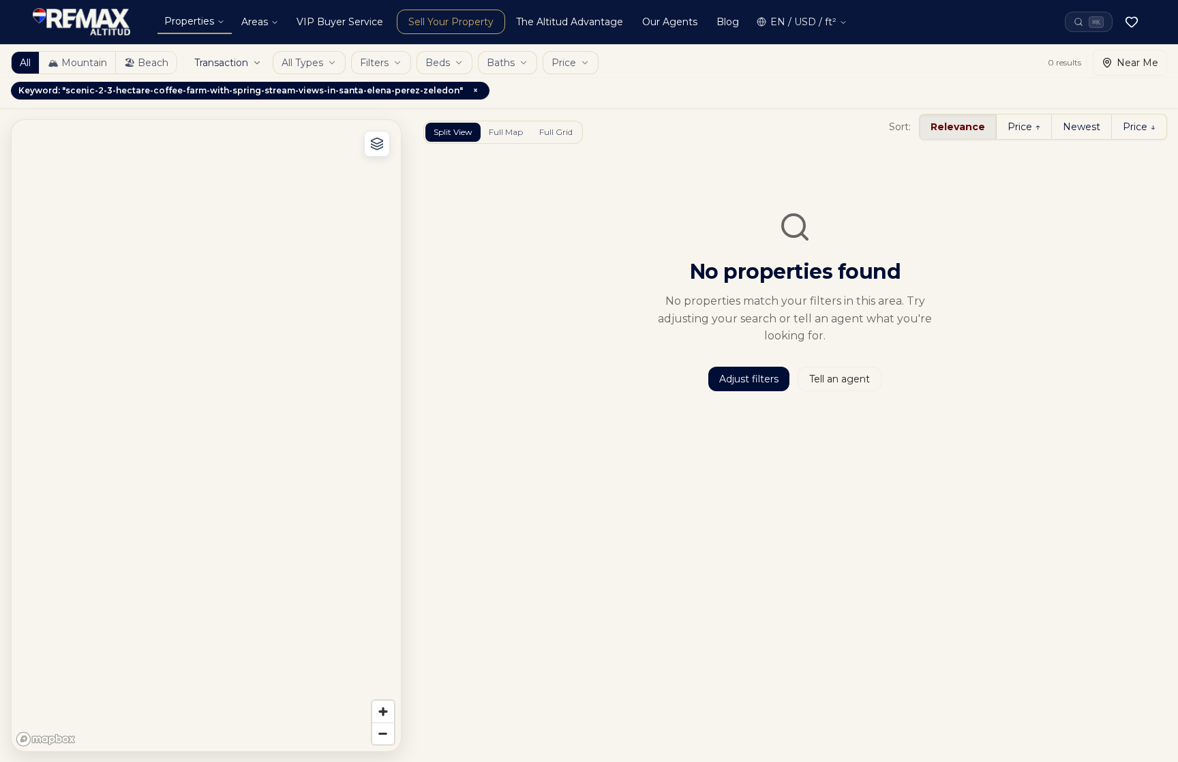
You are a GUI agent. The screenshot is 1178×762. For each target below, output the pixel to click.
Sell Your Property (451, 22)
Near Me (1137, 63)
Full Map (506, 132)
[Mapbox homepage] (46, 739)
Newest (1081, 127)
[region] (206, 435)
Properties (189, 21)
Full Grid (556, 132)
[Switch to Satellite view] (377, 144)
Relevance (958, 127)
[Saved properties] (1131, 21)
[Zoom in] (383, 711)
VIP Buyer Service (340, 22)
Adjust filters (749, 379)
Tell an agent (839, 379)
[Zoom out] (383, 733)
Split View (453, 132)
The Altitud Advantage (569, 22)
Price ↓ (1139, 127)
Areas (254, 22)
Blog (727, 22)
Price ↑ (1024, 127)
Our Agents (669, 22)
